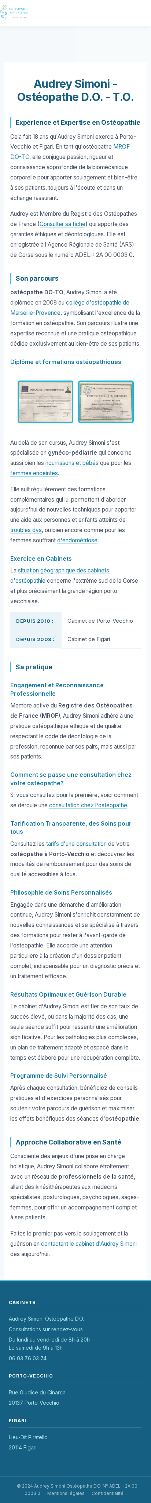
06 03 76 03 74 (28, 1358)
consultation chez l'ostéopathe (88, 805)
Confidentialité (108, 1493)
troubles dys (26, 530)
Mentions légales (66, 1493)
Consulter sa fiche (62, 224)
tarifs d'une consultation (76, 843)
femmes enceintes (34, 473)
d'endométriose (77, 540)
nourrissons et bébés (72, 462)
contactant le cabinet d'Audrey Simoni (89, 1243)
